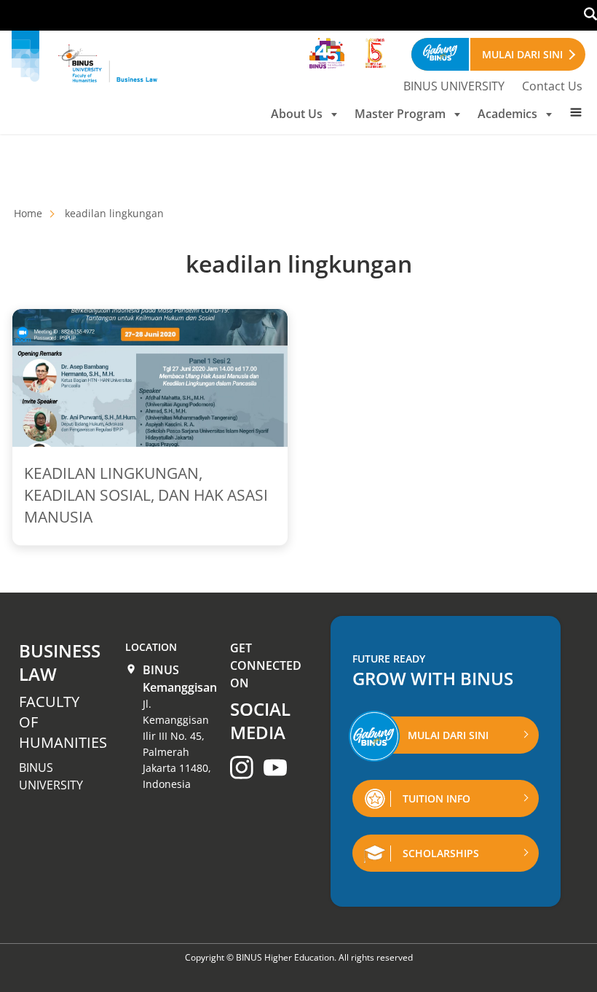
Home (28, 213)
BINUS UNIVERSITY (454, 86)
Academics (507, 114)
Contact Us (552, 86)
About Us (297, 114)
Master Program (400, 114)
